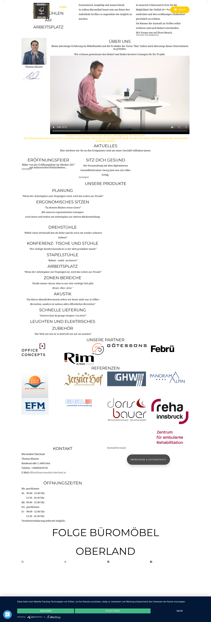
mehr (180, 611)
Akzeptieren (113, 611)
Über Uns (95, 7)
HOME (63, 7)
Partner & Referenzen (120, 7)
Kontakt (146, 7)
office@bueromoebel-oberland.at (47, 472)
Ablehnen (45, 611)
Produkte (77, 7)
